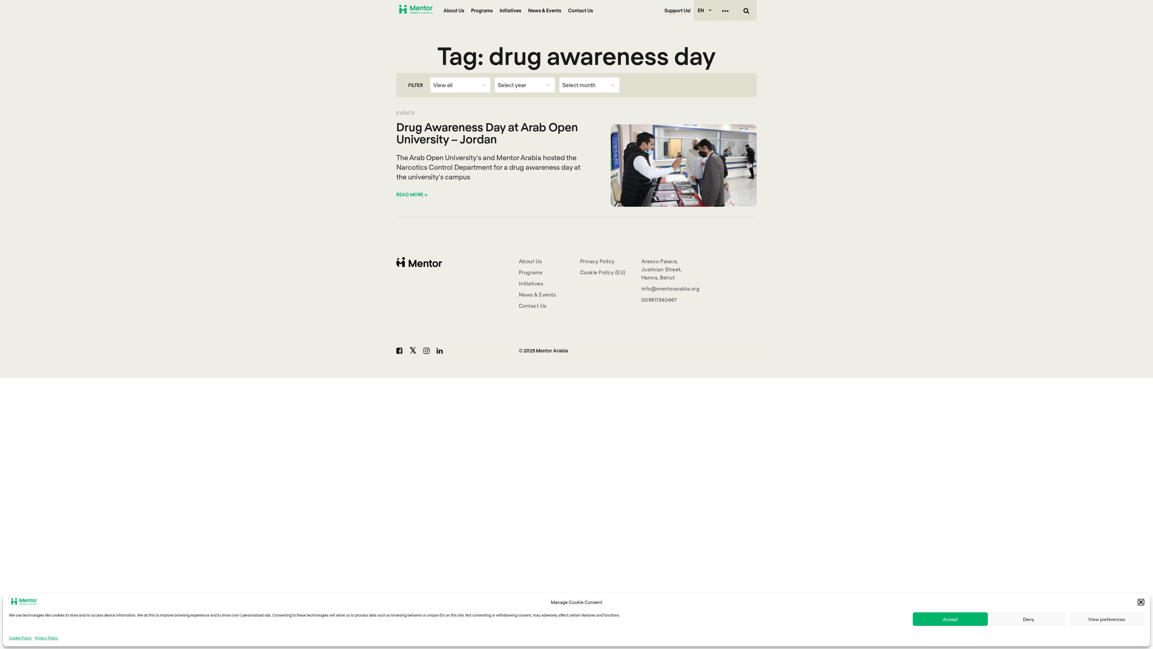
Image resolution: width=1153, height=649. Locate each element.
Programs (482, 10)
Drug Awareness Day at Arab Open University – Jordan (487, 133)
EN (701, 10)
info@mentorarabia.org (670, 288)
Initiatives (510, 10)
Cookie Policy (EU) (602, 272)
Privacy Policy (46, 637)
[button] (1141, 602)
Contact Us (580, 10)
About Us (453, 10)
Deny (1028, 619)
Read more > (412, 194)
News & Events (544, 10)
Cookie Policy (20, 637)
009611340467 (659, 300)
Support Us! (677, 10)
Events (405, 113)
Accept (950, 619)
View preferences (1106, 619)
